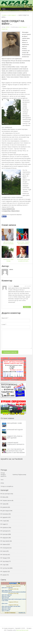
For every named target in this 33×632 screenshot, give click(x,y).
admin (8, 27)
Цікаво (4, 575)
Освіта (4, 551)
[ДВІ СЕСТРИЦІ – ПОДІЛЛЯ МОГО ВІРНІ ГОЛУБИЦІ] (23, 233)
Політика (5, 554)
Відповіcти (27, 307)
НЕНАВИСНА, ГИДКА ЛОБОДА (8, 260)
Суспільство (5, 568)
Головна (4, 15)
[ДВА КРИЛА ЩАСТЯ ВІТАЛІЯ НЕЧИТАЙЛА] (8, 233)
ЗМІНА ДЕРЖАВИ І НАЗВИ (14, 423)
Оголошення (6, 548)
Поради (4, 558)
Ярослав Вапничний (22, 630)
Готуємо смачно (7, 500)
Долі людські (12, 15)
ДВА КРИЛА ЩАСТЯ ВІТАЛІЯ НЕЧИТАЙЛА (8, 243)
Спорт (4, 564)
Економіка (5, 514)
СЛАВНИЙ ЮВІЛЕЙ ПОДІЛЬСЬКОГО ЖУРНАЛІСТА (15, 443)
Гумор (4, 504)
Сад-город (5, 561)
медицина (5, 537)
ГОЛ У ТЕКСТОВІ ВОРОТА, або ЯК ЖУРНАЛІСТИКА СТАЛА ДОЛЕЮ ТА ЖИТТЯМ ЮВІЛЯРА (16, 450)
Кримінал (5, 527)
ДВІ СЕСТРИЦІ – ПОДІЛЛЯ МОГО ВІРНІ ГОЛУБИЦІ (23, 243)
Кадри (4, 524)
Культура (5, 534)
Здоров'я (4, 517)
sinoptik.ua (10, 486)
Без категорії (6, 493)
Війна (4, 497)
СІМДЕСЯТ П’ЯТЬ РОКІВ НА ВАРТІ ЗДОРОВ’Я (14, 437)
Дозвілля (5, 507)
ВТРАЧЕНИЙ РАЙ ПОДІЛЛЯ (15, 429)
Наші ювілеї (5, 541)
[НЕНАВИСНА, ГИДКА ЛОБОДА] (8, 251)
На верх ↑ (29, 628)
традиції (4, 571)
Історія (4, 521)
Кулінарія (5, 531)
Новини (4, 544)
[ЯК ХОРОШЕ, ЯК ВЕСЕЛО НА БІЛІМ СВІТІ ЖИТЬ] (23, 251)
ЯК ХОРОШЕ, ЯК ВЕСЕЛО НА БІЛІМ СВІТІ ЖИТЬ (23, 260)
